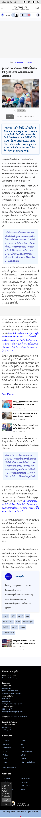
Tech (22, 744)
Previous (4, 643)
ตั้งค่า (6, 804)
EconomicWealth (8, 632)
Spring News (25, 785)
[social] (24, 2)
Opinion (23, 758)
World (5, 751)
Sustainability (7, 747)
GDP (18, 621)
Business (20, 62)
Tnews (23, 789)
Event (5, 762)
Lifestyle (24, 755)
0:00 (6, 15)
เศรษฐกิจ (29, 62)
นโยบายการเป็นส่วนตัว (28, 762)
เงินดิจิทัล (6, 627)
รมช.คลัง (14, 627)
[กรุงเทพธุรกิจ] (20, 8)
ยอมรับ (6, 800)
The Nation (6, 778)
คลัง (27, 616)
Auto (22, 747)
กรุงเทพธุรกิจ (25, 782)
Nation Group (25, 778)
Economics (6, 740)
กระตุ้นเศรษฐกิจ (27, 621)
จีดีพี (13, 616)
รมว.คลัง (20, 616)
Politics (5, 755)
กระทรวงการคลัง (8, 621)
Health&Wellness (26, 751)
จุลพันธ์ (22, 627)
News (5, 758)
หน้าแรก (11, 62)
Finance (23, 740)
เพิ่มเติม (7, 796)
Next (35, 643)
